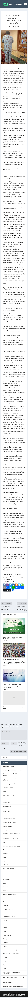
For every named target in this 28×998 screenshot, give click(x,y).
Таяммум (5, 942)
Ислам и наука (7, 849)
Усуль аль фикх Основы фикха (11, 950)
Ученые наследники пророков (11, 953)
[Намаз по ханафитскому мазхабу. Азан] (14, 698)
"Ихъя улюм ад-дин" (8, 766)
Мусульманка (6, 879)
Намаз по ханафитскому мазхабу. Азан (13, 707)
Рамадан (5, 905)
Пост (4, 898)
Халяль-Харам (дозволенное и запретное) (11, 973)
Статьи (5, 920)
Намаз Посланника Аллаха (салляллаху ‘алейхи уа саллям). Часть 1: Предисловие (12, 637)
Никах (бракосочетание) (9, 887)
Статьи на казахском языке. (10, 924)
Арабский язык (7, 806)
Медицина (6, 876)
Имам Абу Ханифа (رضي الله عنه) (11, 846)
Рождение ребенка (8, 909)
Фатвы (5, 957)
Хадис (4, 968)
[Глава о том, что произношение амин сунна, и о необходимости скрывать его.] (14, 675)
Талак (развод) (7, 935)
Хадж (4, 965)
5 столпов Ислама (8, 787)
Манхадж (5, 872)
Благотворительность (9, 818)
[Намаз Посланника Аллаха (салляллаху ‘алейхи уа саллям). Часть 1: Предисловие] (14, 626)
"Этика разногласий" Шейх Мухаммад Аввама (13, 774)
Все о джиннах (7, 830)
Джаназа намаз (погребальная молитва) (11, 834)
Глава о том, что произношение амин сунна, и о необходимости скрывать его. (12, 686)
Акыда (4, 799)
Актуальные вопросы (8, 795)
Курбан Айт (6, 864)
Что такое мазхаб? (8, 982)
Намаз (17, 26)
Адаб (4, 791)
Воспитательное (7, 826)
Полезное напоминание (9, 894)
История (5, 853)
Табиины (5, 927)
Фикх (4, 961)
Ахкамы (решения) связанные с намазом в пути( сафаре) (14, 810)
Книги (4, 857)
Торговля (5, 946)
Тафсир (5, 939)
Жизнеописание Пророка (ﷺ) (11, 838)
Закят (4, 842)
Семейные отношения (9, 913)
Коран (4, 861)
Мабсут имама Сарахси (9, 868)
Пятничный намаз (8, 901)
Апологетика (6, 802)
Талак (4, 931)
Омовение (5, 890)
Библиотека (6, 815)
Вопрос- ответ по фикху (9, 822)
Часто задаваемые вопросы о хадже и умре (13, 978)
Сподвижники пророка (9, 916)
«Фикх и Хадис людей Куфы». (11, 784)
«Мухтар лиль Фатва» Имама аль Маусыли (12, 779)
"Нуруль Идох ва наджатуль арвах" (13, 770)
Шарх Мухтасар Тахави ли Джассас (13, 986)
